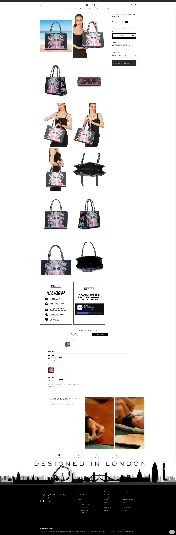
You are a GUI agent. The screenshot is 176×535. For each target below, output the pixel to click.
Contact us (125, 502)
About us (125, 497)
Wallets (105, 513)
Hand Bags (106, 505)
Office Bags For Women (92, 531)
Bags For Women (43, 531)
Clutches (106, 510)
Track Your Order (83, 494)
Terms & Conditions (83, 507)
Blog (124, 494)
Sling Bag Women (53, 531)
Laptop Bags (107, 502)
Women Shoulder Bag (103, 531)
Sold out (124, 28)
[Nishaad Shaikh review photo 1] (51, 370)
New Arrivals (83, 8)
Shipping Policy (82, 502)
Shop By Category (70, 8)
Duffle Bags (106, 497)
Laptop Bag (112, 531)
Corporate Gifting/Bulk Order (129, 499)
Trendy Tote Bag (61, 531)
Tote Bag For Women (128, 531)
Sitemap (125, 510)
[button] (115, 19)
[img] (51, 355)
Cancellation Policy (83, 510)
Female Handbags (70, 531)
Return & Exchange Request (85, 505)
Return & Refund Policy (84, 513)
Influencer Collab (127, 507)
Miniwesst (44, 519)
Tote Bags (106, 494)
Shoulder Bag (119, 531)
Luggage (77, 8)
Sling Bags (106, 499)
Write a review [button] (100, 334)
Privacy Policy (82, 499)
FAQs (80, 497)
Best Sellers (89, 8)
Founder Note (126, 505)
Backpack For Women (80, 531)
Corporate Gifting (106, 8)
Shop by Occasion (97, 8)
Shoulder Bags (107, 507)
